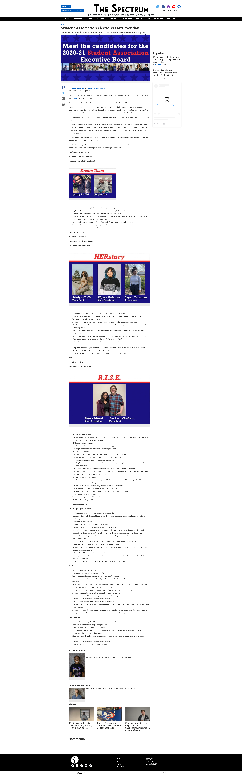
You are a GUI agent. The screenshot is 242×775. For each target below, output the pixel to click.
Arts (117, 761)
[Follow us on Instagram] (168, 7)
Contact (171, 19)
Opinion (119, 765)
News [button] (66, 19)
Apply (147, 19)
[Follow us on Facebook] (163, 7)
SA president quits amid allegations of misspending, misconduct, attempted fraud (137, 727)
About (139, 19)
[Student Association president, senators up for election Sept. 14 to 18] (109, 714)
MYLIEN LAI (157, 65)
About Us (149, 758)
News (118, 758)
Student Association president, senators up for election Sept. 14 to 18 (109, 725)
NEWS (63, 24)
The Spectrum (158, 124)
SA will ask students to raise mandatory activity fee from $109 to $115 (80, 725)
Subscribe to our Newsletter (72, 10)
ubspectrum (168, 124)
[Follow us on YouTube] (174, 7)
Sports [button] (100, 19)
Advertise (158, 19)
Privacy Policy (151, 765)
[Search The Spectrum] (179, 19)
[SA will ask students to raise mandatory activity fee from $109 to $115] (81, 714)
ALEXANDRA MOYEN (77, 88)
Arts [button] (90, 19)
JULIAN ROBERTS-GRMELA (96, 88)
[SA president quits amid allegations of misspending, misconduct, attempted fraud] (137, 714)
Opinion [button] (113, 19)
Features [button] (78, 19)
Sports (118, 763)
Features (119, 760)
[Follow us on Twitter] (158, 7)
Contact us (150, 760)
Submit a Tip (66, 6)
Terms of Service (152, 763)
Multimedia (127, 19)
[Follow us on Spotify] (179, 7)
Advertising (150, 761)
